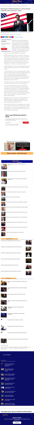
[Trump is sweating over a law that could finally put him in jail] (4, 296)
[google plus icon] (5, 355)
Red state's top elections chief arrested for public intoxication (16, 171)
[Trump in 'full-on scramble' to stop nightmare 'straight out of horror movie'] (4, 302)
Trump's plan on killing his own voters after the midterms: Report (16, 332)
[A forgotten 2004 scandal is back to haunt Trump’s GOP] (4, 328)
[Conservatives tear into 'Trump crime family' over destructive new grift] (4, 341)
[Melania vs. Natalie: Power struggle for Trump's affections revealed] (2, 374)
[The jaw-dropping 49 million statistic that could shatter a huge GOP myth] (4, 289)
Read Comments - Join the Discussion (17, 153)
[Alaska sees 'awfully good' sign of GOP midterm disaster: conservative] (29, 273)
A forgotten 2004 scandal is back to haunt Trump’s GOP (15, 326)
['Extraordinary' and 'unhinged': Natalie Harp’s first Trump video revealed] (29, 248)
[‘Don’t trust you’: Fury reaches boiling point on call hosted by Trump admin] (4, 283)
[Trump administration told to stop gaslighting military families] (2, 384)
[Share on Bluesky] (11, 37)
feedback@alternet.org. (23, 141)
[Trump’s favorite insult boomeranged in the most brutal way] (29, 267)
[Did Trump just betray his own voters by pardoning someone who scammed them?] (10, 146)
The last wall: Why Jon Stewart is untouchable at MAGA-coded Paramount (9, 370)
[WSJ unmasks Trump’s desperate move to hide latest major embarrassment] (4, 315)
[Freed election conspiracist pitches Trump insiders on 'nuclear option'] (29, 254)
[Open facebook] (3, 355)
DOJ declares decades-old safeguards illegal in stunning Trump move (10, 240)
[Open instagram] (6, 355)
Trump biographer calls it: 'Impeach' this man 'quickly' (15, 319)
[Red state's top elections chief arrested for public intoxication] (4, 174)
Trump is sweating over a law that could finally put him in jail (16, 294)
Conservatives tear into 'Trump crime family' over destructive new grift (17, 339)
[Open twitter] (4, 355)
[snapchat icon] (10, 355)
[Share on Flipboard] (1, 37)
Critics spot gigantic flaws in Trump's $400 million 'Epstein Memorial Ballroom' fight (10, 379)
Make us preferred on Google (17, 37)
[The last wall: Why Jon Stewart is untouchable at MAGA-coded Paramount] (4, 166)
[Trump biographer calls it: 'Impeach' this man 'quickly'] (4, 321)
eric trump (4, 349)
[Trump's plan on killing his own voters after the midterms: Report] (4, 334)
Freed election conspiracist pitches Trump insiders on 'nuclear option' (11, 252)
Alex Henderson (6, 34)
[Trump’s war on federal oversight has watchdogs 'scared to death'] (29, 261)
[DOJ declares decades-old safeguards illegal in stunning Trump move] (29, 242)
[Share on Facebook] (3, 37)
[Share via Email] (7, 37)
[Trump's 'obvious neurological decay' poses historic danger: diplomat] (2, 392)
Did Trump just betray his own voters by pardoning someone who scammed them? (22, 145)
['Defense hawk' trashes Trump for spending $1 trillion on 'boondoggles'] (4, 309)
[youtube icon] (8, 355)
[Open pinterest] (7, 355)
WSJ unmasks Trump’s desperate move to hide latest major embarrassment (9, 365)
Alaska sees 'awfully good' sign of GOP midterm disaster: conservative (11, 271)
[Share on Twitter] (5, 37)
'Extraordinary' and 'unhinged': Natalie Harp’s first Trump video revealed (11, 246)
